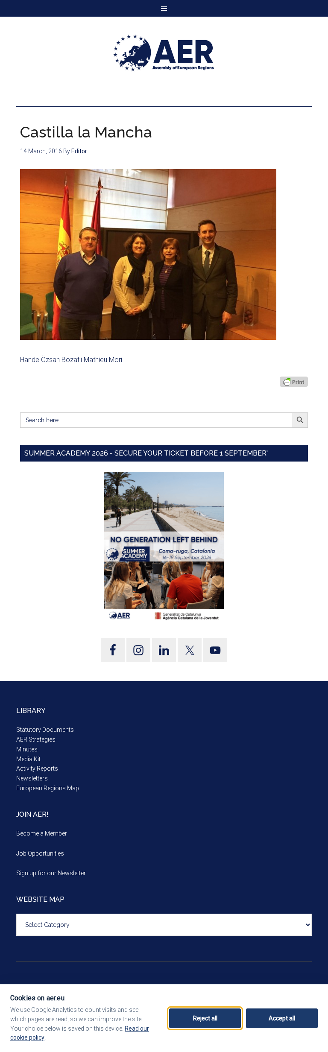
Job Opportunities (40, 853)
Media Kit (28, 759)
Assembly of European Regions (163, 53)
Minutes (27, 749)
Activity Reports (37, 768)
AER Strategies (36, 739)
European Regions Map (47, 788)
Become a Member (41, 833)
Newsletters (32, 778)
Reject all (205, 1018)
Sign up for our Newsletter (51, 873)
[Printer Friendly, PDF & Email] (294, 382)
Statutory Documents (45, 729)
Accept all (282, 1018)
